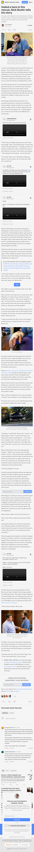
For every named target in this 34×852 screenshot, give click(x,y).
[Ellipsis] (32, 727)
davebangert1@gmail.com (24, 689)
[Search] (31, 770)
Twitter (8, 691)
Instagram (16, 691)
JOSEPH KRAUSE (9, 751)
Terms (20, 841)
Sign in (30, 2)
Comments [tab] (5, 713)
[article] (17, 780)
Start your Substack (12, 844)
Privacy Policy (17, 832)
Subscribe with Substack (18, 825)
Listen (30, 25)
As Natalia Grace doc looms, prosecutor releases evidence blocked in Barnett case (11, 790)
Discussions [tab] (13, 770)
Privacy (16, 841)
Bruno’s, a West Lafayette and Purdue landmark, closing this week (13, 776)
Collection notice (27, 841)
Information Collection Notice (20, 831)
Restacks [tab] (11, 713)
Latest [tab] (7, 770)
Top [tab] (3, 770)
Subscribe (24, 2)
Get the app (25, 844)
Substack (9, 848)
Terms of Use (25, 829)
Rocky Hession (9, 727)
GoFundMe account (10, 667)
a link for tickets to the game (16, 602)
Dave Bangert (8, 24)
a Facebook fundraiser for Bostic (18, 661)
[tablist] (8, 713)
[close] (29, 794)
